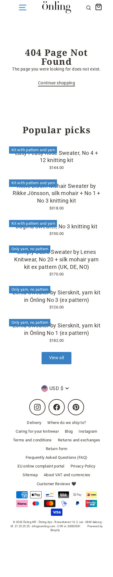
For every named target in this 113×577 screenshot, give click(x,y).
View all (56, 357)
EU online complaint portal (40, 466)
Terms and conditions (32, 440)
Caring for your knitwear (37, 431)
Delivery (34, 422)
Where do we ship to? (66, 422)
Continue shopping (56, 83)
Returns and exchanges (79, 440)
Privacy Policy (83, 466)
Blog (69, 431)
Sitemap (30, 475)
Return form (56, 448)
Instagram (88, 431)
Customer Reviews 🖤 (57, 484)
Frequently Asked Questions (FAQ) (57, 457)
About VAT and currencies (67, 475)
